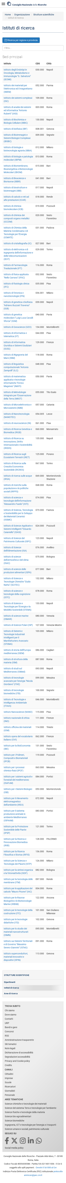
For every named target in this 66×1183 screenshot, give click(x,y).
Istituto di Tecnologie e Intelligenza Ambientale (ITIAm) (15, 702)
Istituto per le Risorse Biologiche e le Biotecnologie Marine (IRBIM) (18, 900)
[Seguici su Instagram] (23, 1141)
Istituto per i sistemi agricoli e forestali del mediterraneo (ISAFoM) (18, 779)
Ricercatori (10, 1086)
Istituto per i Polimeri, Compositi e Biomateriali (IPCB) (16, 758)
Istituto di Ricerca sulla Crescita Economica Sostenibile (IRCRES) (15, 466)
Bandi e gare (11, 1027)
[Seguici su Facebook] (7, 1141)
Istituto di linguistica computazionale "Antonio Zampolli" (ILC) (16, 367)
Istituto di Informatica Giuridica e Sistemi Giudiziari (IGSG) (18, 345)
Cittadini (9, 1074)
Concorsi (9, 1031)
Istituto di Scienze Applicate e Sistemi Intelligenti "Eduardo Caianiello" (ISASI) (18, 528)
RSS (7, 1035)
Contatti (9, 1019)
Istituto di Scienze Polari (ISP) (18, 625)
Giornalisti (10, 1090)
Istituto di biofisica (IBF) (15, 129)
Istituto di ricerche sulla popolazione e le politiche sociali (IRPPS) (16, 488)
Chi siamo (10, 1010)
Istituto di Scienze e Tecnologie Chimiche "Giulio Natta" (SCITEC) (17, 581)
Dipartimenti (9, 982)
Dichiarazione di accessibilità (19, 1052)
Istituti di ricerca (11, 988)
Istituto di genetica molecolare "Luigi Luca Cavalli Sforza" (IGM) (18, 317)
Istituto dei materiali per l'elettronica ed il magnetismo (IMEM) (18, 88)
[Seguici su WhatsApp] (39, 1141)
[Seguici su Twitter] (14, 1141)
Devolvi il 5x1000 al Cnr (46, 1167)
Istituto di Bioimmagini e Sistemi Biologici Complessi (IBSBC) (17, 138)
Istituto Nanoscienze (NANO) (18, 712)
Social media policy (14, 1148)
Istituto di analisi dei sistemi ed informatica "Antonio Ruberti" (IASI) (17, 110)
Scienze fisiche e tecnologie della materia (25, 1112)
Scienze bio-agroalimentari (18, 1116)
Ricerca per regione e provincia (22, 40)
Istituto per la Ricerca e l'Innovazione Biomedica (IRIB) (16, 842)
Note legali (10, 1048)
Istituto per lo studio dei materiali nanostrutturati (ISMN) (16, 931)
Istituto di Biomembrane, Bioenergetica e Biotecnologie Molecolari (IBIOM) (18, 169)
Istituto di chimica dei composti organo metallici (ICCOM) (16, 218)
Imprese (9, 1078)
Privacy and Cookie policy (17, 1061)
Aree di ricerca (11, 993)
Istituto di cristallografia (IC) (18, 243)
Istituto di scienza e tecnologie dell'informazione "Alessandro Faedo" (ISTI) (17, 500)
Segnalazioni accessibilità (17, 1056)
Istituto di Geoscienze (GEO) (18, 327)
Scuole (8, 1082)
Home (8, 14)
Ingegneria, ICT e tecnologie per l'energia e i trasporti (30, 1125)
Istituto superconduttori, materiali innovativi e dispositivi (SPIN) (16, 956)
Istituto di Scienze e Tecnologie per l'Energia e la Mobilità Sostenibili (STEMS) (17, 606)
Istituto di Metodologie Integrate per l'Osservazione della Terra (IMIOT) (17, 395)
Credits (8, 1065)
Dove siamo (10, 1014)
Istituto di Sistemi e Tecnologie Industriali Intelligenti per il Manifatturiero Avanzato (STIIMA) (16, 637)
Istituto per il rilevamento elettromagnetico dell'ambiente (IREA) (16, 801)
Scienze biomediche (14, 1120)
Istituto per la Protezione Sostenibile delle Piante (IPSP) (16, 829)
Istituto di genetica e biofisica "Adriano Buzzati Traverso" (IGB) (18, 305)
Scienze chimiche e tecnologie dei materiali (25, 1103)
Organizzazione (22, 14)
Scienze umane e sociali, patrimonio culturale (27, 1129)
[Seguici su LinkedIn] (31, 1141)
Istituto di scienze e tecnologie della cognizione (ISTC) (17, 594)
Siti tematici (10, 1044)
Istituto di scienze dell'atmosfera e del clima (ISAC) (16, 559)
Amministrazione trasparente (19, 1040)
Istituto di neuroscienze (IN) (17, 423)
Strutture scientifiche (43, 14)
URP (7, 1023)
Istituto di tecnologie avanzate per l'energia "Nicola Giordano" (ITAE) (18, 680)
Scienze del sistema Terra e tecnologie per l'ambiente (30, 1108)
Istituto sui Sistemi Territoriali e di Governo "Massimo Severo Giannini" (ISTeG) (18, 944)
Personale (10, 1095)
